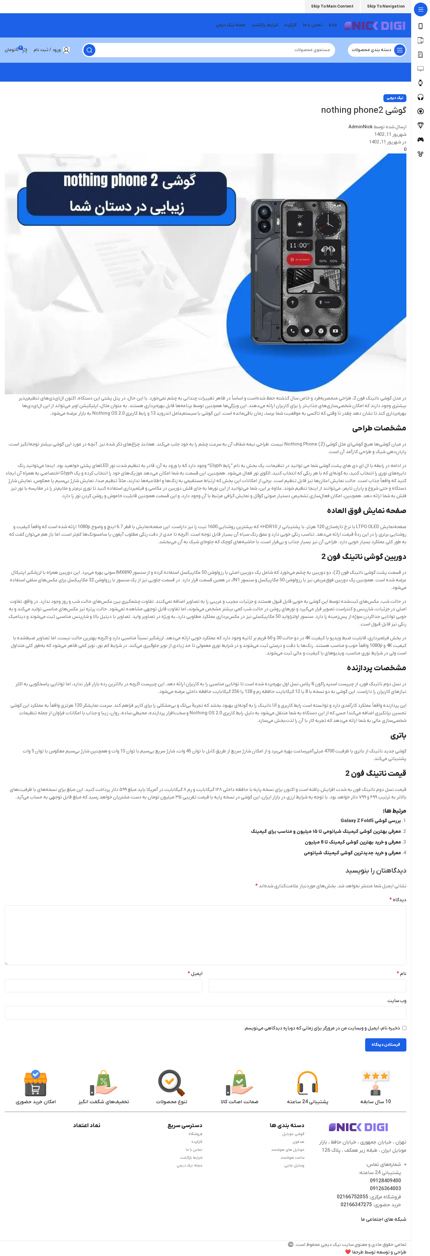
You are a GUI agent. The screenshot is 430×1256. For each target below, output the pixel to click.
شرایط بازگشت (191, 1157)
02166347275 (356, 1205)
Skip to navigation (386, 6)
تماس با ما (194, 1149)
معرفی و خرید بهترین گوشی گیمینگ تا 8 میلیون (353, 842)
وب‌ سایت (397, 1001)
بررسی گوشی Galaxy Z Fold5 (371, 821)
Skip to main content (332, 6)
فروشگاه (195, 1134)
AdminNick (360, 127)
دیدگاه (397, 900)
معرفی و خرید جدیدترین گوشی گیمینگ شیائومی (352, 853)
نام (401, 974)
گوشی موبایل (293, 1134)
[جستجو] (89, 50)
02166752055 (352, 1197)
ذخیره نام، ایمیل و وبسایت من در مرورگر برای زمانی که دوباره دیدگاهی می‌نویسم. (322, 1028)
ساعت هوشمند (292, 1157)
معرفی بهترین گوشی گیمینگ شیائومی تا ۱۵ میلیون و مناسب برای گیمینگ (326, 831)
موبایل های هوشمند (287, 1149)
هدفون (298, 1141)
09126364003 (385, 1189)
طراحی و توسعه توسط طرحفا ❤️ (375, 1252)
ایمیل (195, 974)
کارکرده (196, 1141)
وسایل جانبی (294, 1165)
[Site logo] (374, 25)
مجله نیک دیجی (189, 1165)
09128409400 (385, 1181)
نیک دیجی (395, 98)
